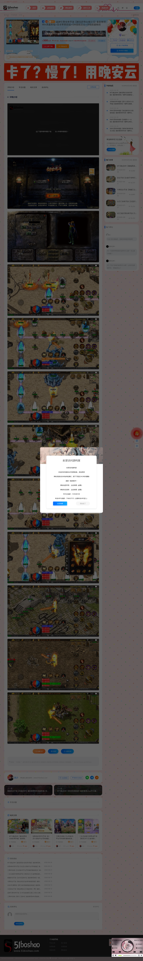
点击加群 (60, 503)
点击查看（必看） (77, 485)
